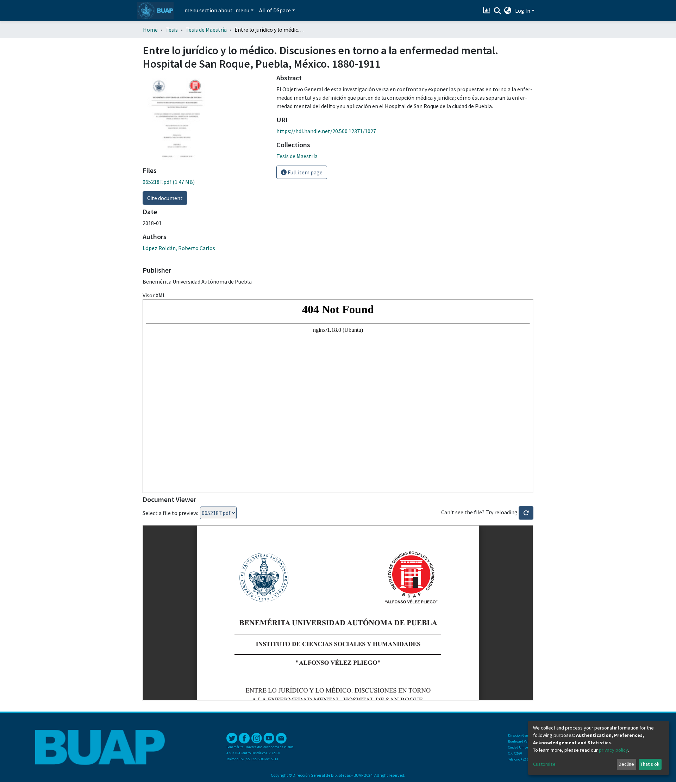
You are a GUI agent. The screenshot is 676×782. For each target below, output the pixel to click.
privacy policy (613, 750)
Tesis (171, 29)
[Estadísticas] (487, 10)
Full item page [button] (305, 172)
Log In (522, 10)
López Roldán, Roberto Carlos (179, 248)
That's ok (649, 764)
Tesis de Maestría (206, 29)
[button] (508, 10)
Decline (626, 764)
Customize (544, 764)
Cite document (165, 197)
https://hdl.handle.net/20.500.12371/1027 (326, 131)
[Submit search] (497, 10)
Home (150, 29)
